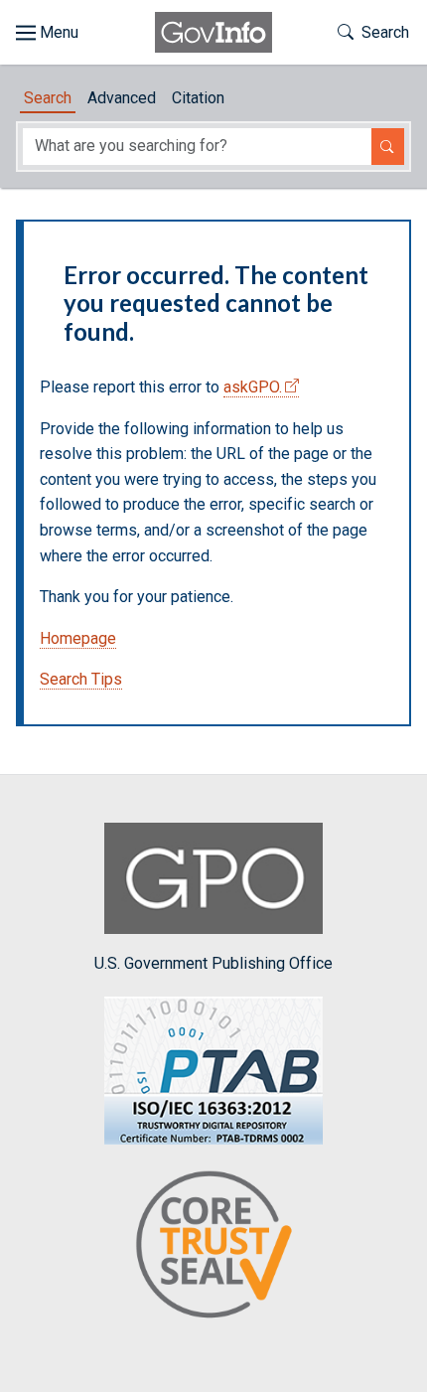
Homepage (78, 638)
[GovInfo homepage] (213, 32)
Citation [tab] (198, 97)
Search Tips (81, 679)
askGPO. (252, 387)
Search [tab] (47, 97)
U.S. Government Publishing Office (213, 963)
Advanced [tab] (121, 97)
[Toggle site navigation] (47, 33)
